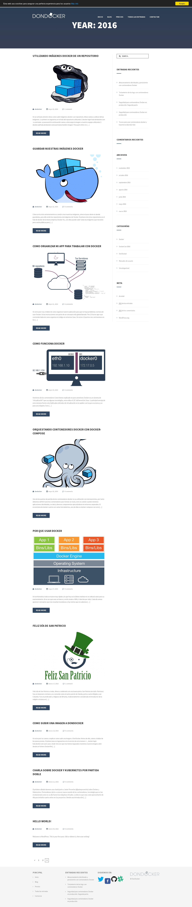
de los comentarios (127, 311)
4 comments (69, 829)
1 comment (68, 109)
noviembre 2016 (124, 168)
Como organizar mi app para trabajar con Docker (67, 246)
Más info (74, 3)
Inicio (37, 877)
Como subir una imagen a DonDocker (58, 723)
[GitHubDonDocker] (114, 881)
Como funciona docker (48, 343)
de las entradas (126, 303)
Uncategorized (124, 268)
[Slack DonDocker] (120, 881)
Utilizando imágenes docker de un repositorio (66, 56)
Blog (36, 882)
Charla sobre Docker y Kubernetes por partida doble (66, 772)
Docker (121, 239)
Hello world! (42, 821)
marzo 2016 (123, 211)
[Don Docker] (49, 15)
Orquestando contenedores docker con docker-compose (67, 431)
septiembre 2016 (124, 182)
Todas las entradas (41, 891)
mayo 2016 (122, 204)
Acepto (182, 3)
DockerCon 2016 (124, 246)
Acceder (122, 296)
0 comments (69, 207)
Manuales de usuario (126, 261)
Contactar (38, 896)
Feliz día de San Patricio (49, 625)
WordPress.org (124, 318)
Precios (37, 886)
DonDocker (123, 254)
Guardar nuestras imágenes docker (58, 148)
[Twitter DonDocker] (101, 881)
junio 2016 (122, 197)
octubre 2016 (123, 175)
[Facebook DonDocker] (107, 881)
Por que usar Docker (47, 531)
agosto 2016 (123, 190)
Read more (41, 133)
